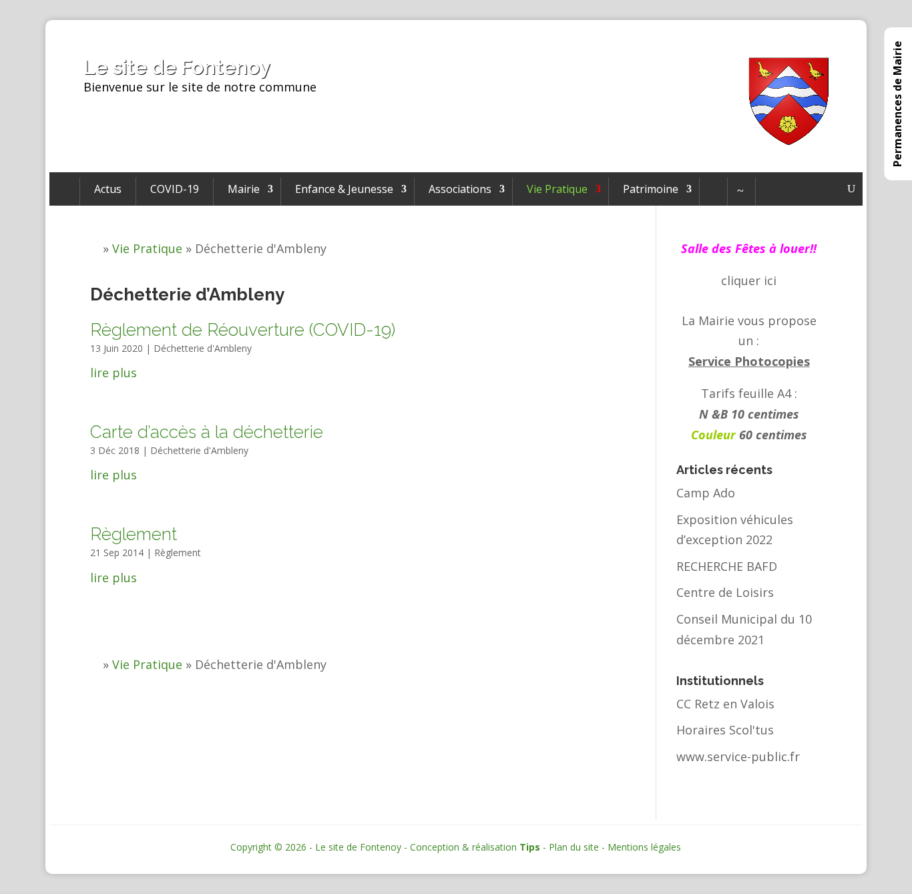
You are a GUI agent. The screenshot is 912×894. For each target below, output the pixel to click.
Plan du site (574, 847)
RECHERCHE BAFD (726, 566)
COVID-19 (174, 189)
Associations (460, 189)
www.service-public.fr (738, 756)
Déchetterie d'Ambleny (203, 348)
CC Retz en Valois (725, 704)
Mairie (244, 189)
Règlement (133, 534)
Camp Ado (705, 493)
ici (770, 280)
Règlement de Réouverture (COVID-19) (242, 330)
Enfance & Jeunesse (344, 189)
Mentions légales (644, 847)
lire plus (113, 373)
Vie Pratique (557, 189)
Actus (108, 189)
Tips (529, 847)
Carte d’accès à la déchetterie (206, 432)
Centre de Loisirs (725, 592)
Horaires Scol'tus (725, 730)
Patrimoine (650, 189)
